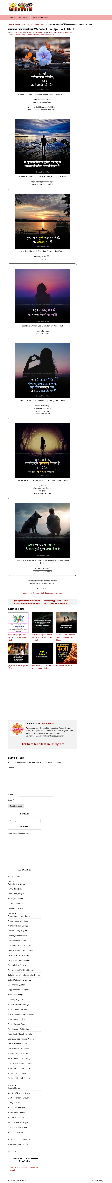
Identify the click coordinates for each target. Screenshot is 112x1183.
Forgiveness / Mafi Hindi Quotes (21, 970)
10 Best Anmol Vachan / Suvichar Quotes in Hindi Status (65, 637)
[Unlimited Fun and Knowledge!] (20, 11)
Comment (12, 767)
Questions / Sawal (15, 908)
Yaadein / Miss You (15, 1132)
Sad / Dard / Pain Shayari (18, 1122)
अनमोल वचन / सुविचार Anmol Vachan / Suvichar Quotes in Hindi (42, 637)
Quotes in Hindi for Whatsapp (23, 34)
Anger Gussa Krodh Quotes (19, 916)
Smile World (13, 32)
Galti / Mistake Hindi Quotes (19, 980)
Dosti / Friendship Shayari (18, 1098)
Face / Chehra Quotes (17, 965)
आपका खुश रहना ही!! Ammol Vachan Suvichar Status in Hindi (18, 637)
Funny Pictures (14, 876)
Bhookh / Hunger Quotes (18, 931)
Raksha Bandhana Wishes (18, 833)
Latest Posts (23, 17)
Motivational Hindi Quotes (19, 1019)
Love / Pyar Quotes (16, 999)
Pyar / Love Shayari (16, 1117)
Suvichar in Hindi (38, 34)
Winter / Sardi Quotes (17, 1073)
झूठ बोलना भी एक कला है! (64, 666)
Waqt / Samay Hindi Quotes (19, 1068)
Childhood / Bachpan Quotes (20, 945)
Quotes (23, 24)
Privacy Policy (97, 1180)
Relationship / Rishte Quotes (19, 1029)
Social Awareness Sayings (18, 1048)
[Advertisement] (42, 696)
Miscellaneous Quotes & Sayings (21, 1014)
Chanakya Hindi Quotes (17, 935)
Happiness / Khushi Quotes (19, 990)
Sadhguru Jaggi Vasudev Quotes (21, 1039)
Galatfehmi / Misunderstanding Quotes (24, 975)
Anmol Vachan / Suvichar (37, 24)
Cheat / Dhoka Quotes (17, 940)
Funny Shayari (14, 1103)
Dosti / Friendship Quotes (18, 955)
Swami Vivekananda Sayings (19, 1058)
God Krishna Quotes (16, 985)
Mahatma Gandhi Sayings (18, 1004)
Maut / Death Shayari (16, 1107)
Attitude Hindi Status (16, 884)
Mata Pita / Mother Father (18, 1009)
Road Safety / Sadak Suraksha (20, 1034)
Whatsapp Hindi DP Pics (18, 1144)
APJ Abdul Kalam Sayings (18, 926)
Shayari (11, 1085)
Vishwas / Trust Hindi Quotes (20, 1063)
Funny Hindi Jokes (15, 889)
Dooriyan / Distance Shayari (19, 1093)
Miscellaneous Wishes (41, 17)
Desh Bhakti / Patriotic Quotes (20, 950)
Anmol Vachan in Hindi (55, 32)
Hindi (17, 24)
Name (11, 794)
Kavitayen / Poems (15, 898)
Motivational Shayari (16, 1112)
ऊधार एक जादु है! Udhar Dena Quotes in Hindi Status (56, 602)
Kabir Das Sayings (15, 994)
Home (12, 17)
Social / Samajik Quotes (17, 1044)
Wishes (11, 1151)
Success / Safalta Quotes (18, 1053)
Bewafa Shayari (14, 1088)
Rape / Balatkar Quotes (17, 1024)
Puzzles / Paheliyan (16, 903)
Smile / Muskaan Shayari (18, 1127)
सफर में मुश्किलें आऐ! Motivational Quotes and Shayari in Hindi (26, 602)
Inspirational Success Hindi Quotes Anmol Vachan (42, 593)
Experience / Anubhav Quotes (20, 960)
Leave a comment (48, 34)
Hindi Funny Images (16, 894)
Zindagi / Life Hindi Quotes (19, 1078)
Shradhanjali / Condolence (19, 1139)
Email (11, 800)
